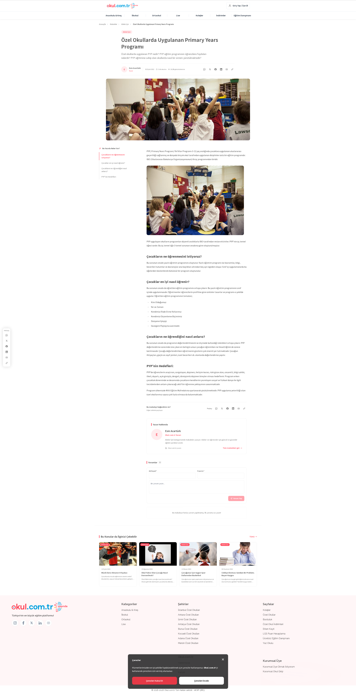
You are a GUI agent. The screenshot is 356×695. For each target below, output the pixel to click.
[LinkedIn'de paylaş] (6, 351)
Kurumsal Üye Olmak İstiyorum (279, 666)
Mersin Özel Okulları (188, 643)
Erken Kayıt (268, 629)
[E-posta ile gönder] (6, 357)
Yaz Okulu (268, 643)
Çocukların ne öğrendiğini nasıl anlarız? (114, 170)
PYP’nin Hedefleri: (109, 176)
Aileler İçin (127, 32)
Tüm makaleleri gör (231, 448)
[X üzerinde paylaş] (6, 340)
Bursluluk (267, 619)
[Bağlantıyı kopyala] (6, 363)
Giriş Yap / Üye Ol (240, 5)
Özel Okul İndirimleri (273, 624)
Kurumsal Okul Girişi (273, 671)
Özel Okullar (269, 614)
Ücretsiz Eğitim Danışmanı (276, 638)
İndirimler (221, 15)
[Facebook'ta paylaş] (6, 346)
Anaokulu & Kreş (114, 15)
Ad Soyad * (153, 471)
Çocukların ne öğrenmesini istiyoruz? (113, 156)
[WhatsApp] (6, 335)
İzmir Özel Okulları (187, 619)
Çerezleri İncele (201, 680)
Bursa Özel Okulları (187, 629)
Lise (178, 15)
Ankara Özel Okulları (188, 614)
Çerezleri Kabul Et (154, 680)
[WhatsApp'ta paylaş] (204, 69)
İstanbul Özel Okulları (189, 610)
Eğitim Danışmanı (242, 15)
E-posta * (200, 471)
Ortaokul (156, 15)
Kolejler (199, 15)
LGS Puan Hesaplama (274, 633)
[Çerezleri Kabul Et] (223, 659)
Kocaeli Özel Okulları (188, 633)
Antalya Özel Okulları (189, 624)
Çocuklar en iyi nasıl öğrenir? (113, 163)
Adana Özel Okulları (188, 638)
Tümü (251, 536)
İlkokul (135, 15)
